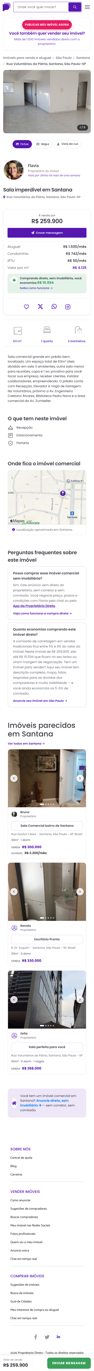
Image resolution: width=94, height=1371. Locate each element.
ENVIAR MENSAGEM (69, 1363)
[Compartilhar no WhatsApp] (54, 307)
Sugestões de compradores (28, 1208)
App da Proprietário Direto (34, 606)
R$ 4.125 (79, 267)
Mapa (45, 144)
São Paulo (64, 57)
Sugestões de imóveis (24, 1285)
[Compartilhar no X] (40, 307)
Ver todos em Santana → (26, 743)
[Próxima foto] (80, 778)
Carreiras (16, 1174)
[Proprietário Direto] (7, 7)
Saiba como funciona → (36, 288)
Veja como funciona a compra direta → (42, 613)
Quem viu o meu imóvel (26, 1242)
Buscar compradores (24, 1217)
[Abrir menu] (87, 7)
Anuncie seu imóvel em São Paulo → (40, 701)
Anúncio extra (19, 1250)
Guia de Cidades (21, 1301)
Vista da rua (69, 144)
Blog (13, 1166)
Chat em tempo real (23, 1259)
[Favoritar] (26, 307)
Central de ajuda (21, 1158)
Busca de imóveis (22, 1293)
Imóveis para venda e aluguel (27, 57)
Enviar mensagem (49, 233)
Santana (83, 57)
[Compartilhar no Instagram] (67, 307)
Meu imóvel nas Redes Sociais (30, 1225)
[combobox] (41, 7)
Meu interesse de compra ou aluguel (34, 1310)
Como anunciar (20, 1200)
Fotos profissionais (22, 1234)
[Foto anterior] (14, 778)
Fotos (25, 144)
